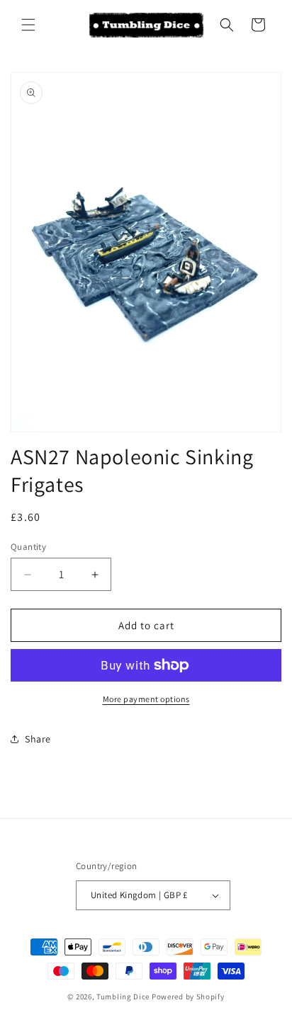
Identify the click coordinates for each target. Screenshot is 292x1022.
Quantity (28, 547)
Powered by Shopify (188, 996)
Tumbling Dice (123, 996)
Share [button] (38, 739)
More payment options (146, 699)
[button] (28, 24)
